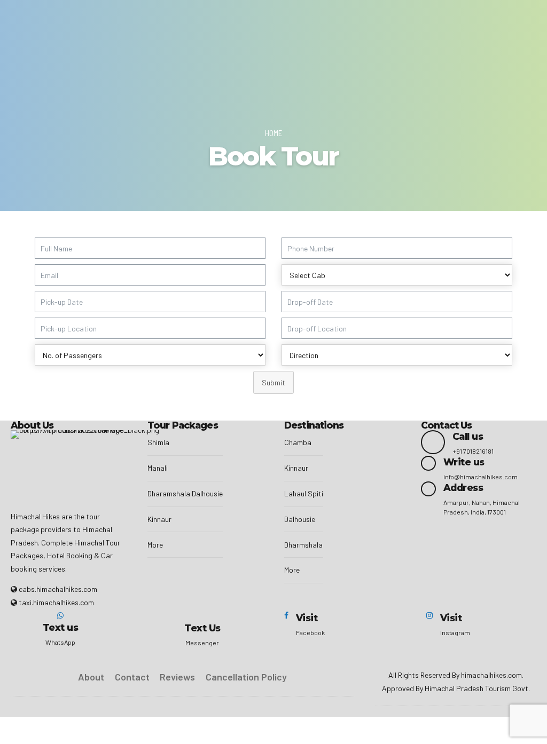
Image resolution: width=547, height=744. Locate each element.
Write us (464, 462)
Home (273, 133)
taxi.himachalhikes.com (56, 602)
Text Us (202, 628)
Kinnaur (159, 519)
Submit (273, 382)
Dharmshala (303, 544)
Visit (306, 617)
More (155, 544)
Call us (467, 436)
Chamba (297, 442)
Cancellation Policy (246, 677)
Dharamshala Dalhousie (185, 493)
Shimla (158, 442)
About (91, 677)
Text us (60, 627)
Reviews (177, 677)
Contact (132, 677)
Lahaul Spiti (303, 493)
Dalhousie (299, 519)
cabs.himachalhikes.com (58, 588)
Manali (157, 467)
